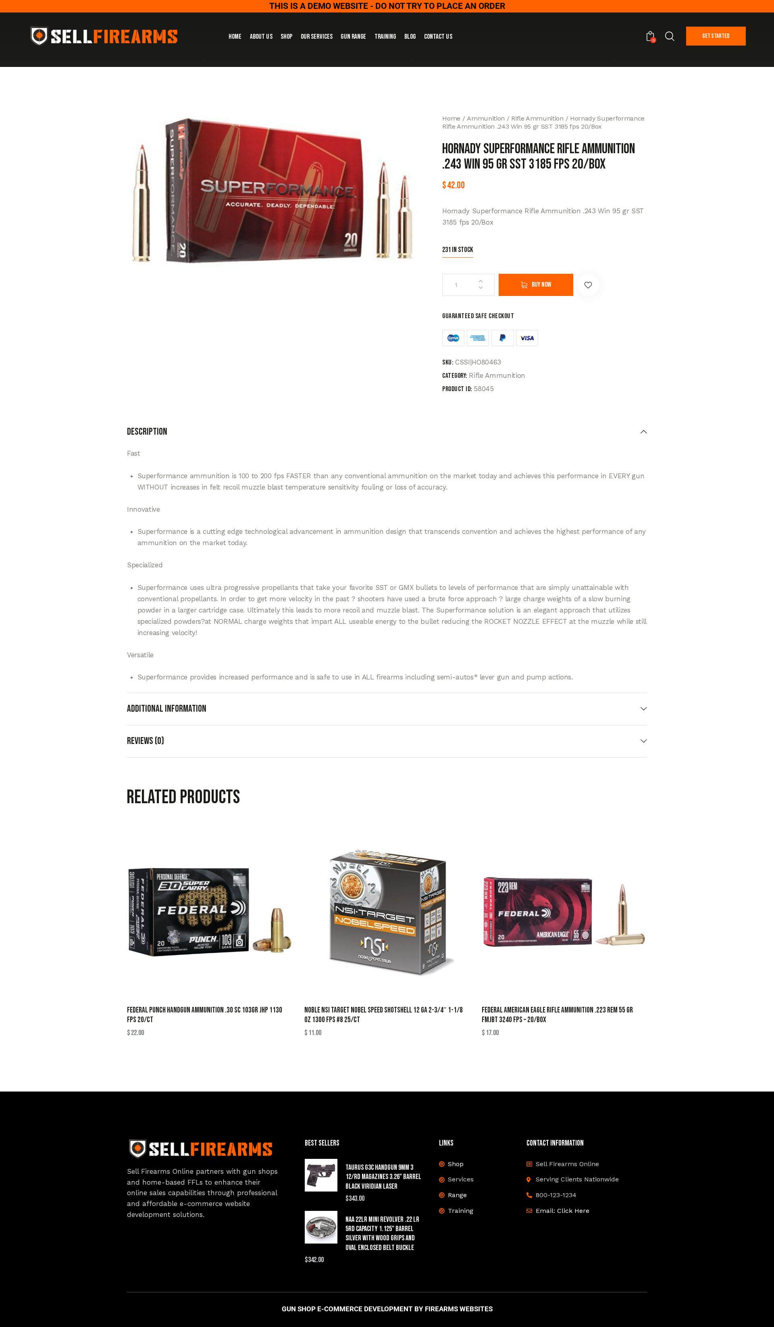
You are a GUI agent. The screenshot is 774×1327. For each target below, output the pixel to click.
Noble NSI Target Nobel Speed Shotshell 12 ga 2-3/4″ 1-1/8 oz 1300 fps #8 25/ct (383, 1015)
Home (451, 118)
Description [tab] (147, 431)
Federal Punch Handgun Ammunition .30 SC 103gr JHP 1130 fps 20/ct (204, 1015)
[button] (588, 285)
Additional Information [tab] (166, 709)
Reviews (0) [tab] (145, 741)
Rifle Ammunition (537, 118)
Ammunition (486, 118)
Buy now (541, 285)
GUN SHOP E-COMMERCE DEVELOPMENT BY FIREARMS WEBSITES (387, 1309)
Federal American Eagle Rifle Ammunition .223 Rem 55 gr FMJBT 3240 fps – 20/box (557, 1015)
